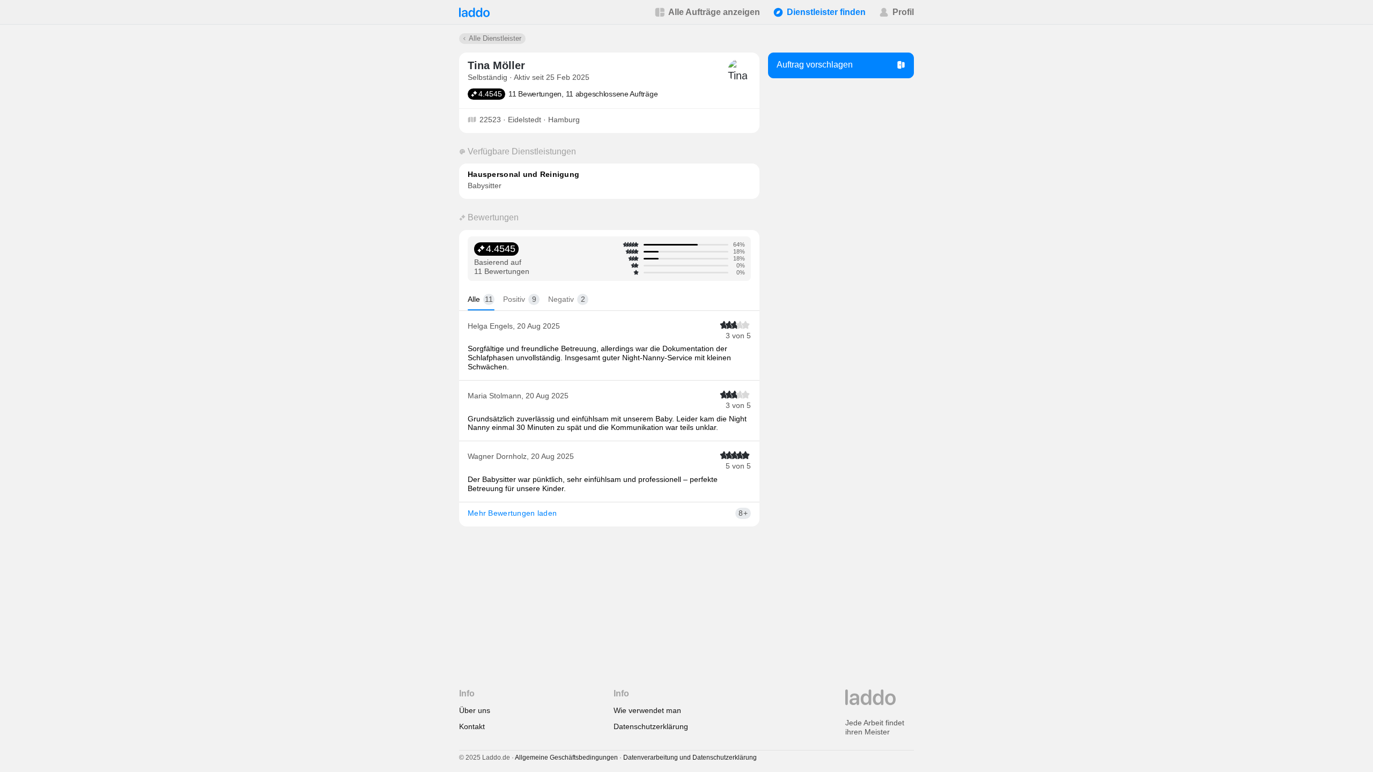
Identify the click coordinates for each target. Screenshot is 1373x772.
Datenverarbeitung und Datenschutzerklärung (690, 757)
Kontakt (472, 726)
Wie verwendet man (647, 710)
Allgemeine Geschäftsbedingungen (566, 757)
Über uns (474, 710)
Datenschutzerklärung (651, 726)
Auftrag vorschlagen (815, 64)
